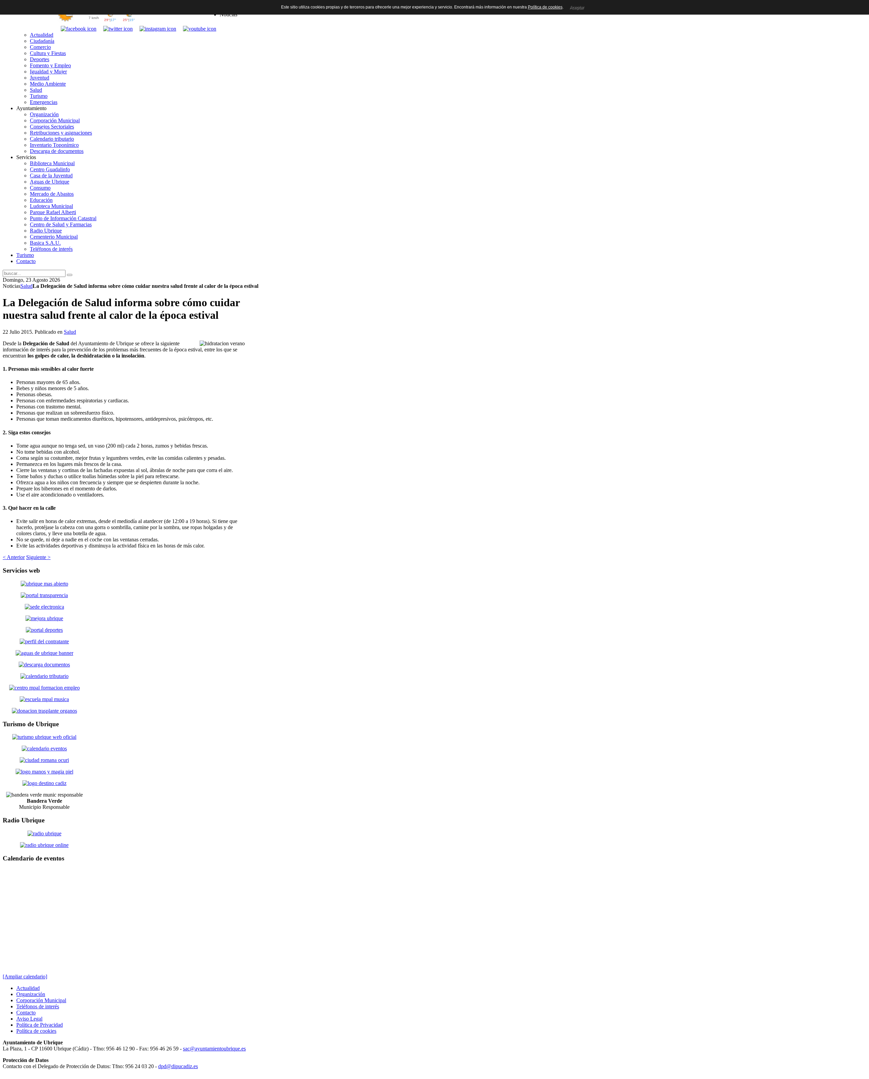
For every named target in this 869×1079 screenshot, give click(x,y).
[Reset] (69, 275)
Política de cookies (545, 7)
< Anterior (14, 557)
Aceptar (577, 7)
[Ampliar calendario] (25, 976)
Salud (26, 286)
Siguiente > (38, 557)
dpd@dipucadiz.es (178, 1066)
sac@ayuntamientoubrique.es (214, 1048)
